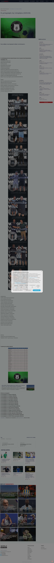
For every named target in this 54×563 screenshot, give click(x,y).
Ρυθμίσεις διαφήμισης (18, 282)
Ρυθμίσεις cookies (17, 283)
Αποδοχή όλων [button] (36, 290)
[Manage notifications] (52, 561)
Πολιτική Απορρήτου (23, 283)
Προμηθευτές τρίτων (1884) (33, 277)
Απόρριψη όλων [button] (28, 290)
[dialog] (27, 281)
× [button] (41, 271)
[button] (17, 290)
